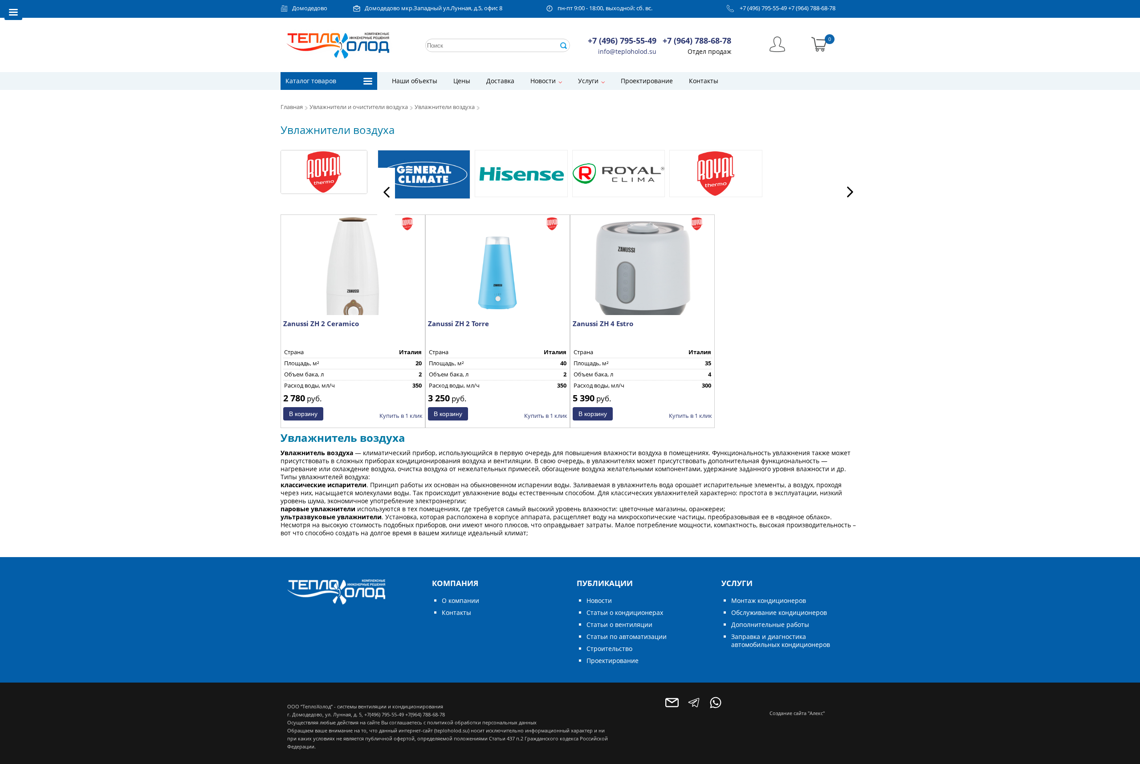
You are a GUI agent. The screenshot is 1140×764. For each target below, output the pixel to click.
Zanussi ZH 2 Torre (458, 323)
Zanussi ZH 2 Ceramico (321, 323)
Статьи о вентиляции (619, 624)
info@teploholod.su (627, 51)
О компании (460, 600)
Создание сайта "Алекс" (797, 713)
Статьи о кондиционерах (624, 612)
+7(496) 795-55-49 (384, 714)
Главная (292, 107)
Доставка (500, 81)
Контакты (703, 81)
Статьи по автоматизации (626, 636)
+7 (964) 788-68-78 (811, 8)
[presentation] (386, 192)
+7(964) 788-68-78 (425, 714)
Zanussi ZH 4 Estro (603, 323)
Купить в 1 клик (401, 416)
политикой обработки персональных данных (482, 722)
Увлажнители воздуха (445, 107)
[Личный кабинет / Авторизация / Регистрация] (777, 43)
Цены (461, 81)
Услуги (588, 81)
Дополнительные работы (770, 624)
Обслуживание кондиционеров (779, 612)
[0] (819, 43)
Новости (543, 81)
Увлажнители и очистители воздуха (358, 107)
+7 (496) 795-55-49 (763, 8)
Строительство (609, 648)
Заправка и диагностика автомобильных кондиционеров (780, 640)
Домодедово (309, 8)
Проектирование (647, 81)
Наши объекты (414, 81)
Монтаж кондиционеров (768, 600)
